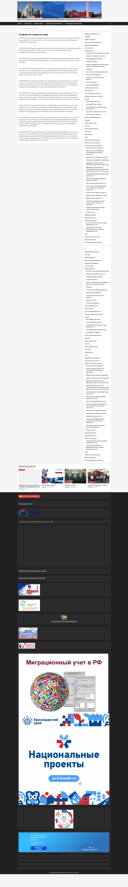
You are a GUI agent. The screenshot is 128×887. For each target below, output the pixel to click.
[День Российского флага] (52, 476)
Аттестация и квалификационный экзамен (97, 72)
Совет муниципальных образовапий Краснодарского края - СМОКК (36, 521)
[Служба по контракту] (75, 476)
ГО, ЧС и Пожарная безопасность (93, 93)
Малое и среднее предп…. (91, 220)
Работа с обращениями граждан (93, 117)
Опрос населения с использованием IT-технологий (32, 578)
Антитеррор (88, 131)
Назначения (89, 69)
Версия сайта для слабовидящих (30, 496)
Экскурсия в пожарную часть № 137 (98, 485)
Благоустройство (89, 90)
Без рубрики (21, 469)
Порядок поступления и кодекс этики (95, 56)
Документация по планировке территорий (97, 157)
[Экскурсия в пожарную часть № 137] (98, 476)
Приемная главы (89, 134)
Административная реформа (54, 23)
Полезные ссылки (90, 212)
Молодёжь (87, 120)
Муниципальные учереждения (92, 140)
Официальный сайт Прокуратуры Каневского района (32, 570)
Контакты (87, 125)
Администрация (38, 23)
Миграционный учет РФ (91, 217)
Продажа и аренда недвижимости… (94, 42)
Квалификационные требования (94, 58)
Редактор (22, 488)
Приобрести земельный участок (94, 198)
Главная (19, 23)
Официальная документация (92, 34)
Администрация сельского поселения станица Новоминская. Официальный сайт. (49, 19)
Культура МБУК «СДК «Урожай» (94, 104)
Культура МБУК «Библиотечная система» (96, 111)
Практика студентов (91, 82)
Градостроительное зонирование (94, 148)
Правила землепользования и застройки (96, 195)
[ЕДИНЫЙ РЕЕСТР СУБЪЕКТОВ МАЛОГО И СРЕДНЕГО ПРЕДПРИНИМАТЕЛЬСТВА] (29, 476)
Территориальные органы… (92, 87)
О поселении (27, 23)
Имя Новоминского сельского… (93, 142)
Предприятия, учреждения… (92, 45)
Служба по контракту (71, 485)
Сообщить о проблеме (39, 848)
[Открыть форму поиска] (110, 23)
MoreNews (69, 872)
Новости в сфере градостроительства (96, 183)
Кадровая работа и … (90, 50)
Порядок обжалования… (91, 123)
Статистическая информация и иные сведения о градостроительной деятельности (95, 202)
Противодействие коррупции (73, 23)
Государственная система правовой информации (64, 621)
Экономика (87, 36)
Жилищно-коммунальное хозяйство (94, 96)
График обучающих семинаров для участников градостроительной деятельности (95, 152)
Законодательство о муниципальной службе (97, 53)
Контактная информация (92, 85)
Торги (86, 234)
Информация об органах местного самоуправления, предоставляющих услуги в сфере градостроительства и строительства (97, 169)
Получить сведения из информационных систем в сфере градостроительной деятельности (96, 187)
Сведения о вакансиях (91, 61)
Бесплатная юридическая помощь (93, 242)
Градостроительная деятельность (93, 145)
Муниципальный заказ (90, 239)
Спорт (86, 137)
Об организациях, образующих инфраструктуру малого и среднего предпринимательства (95, 229)
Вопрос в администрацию (91, 128)
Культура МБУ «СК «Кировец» (93, 114)
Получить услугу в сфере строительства (96, 192)
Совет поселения (89, 48)
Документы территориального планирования (97, 160)
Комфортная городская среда (92, 236)
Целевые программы (90, 39)
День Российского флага (48, 485)
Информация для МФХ (90, 215)
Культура (87, 99)
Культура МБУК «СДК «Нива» (93, 101)
